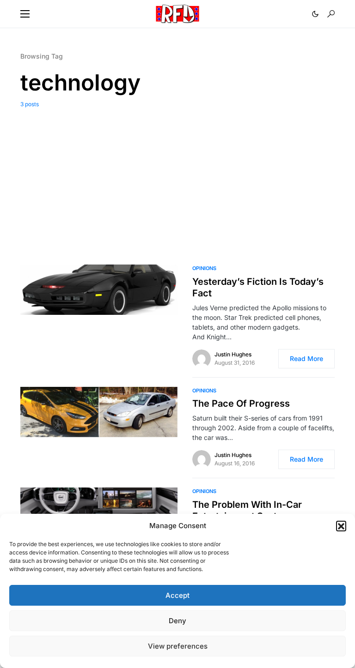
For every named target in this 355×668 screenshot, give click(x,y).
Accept (177, 595)
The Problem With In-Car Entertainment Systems (247, 510)
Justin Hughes (232, 354)
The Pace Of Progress (241, 403)
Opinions (204, 268)
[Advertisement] (177, 177)
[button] (341, 525)
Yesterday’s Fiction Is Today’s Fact (258, 287)
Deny (177, 620)
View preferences (178, 646)
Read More (306, 358)
